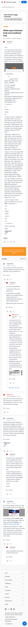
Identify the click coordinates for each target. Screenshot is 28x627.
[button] (8, 38)
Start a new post (15, 251)
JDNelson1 (14, 314)
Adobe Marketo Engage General (8, 7)
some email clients (14, 524)
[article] (14, 272)
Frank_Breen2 (10, 263)
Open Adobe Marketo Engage (14, 19)
